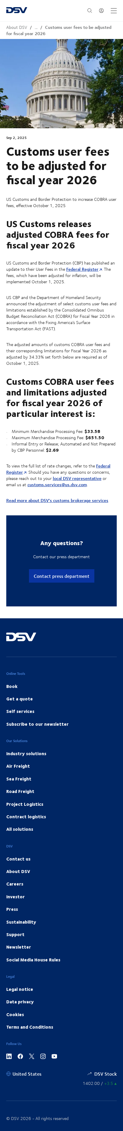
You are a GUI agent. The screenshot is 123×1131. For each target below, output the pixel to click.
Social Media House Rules (33, 959)
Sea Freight (18, 778)
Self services (20, 711)
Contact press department (62, 575)
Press (12, 909)
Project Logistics (24, 804)
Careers (14, 883)
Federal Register (82, 269)
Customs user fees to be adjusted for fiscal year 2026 (58, 30)
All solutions (19, 829)
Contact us (18, 858)
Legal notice (19, 989)
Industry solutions (26, 753)
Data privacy (20, 1001)
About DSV (16, 27)
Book (12, 686)
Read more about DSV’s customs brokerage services (57, 500)
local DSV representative (77, 478)
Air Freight (18, 765)
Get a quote (19, 698)
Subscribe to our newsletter (37, 724)
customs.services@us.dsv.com (57, 484)
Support (15, 934)
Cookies (15, 1014)
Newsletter (18, 946)
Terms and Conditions (29, 1026)
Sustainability (21, 921)
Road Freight (20, 791)
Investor (15, 896)
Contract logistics (26, 816)
